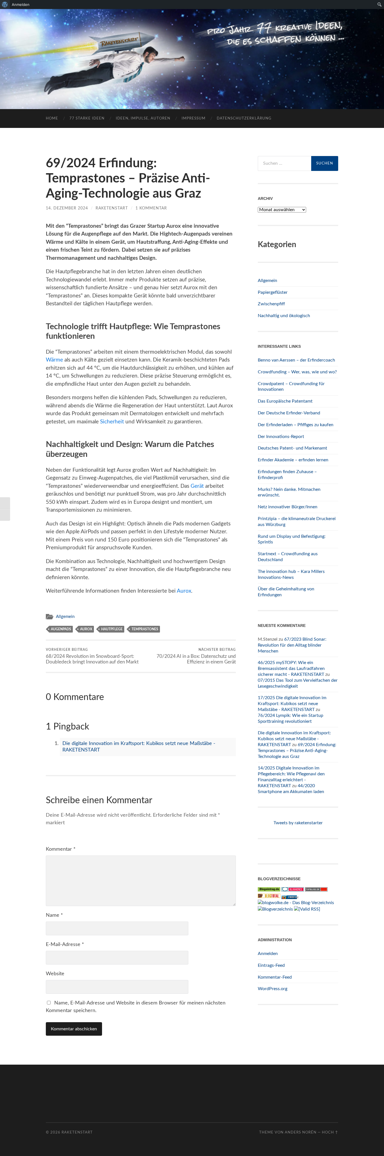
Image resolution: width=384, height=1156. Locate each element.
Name (54, 915)
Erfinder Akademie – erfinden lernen (293, 460)
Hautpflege (112, 629)
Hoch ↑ (330, 1132)
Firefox (293, 897)
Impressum (193, 118)
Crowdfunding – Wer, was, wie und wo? (297, 372)
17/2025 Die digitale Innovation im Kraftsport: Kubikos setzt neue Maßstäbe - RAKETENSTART (292, 704)
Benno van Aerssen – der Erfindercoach (296, 360)
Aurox (184, 591)
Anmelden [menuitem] (21, 4)
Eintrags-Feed (271, 965)
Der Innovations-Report (281, 436)
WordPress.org (272, 988)
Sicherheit (112, 422)
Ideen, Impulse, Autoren (143, 118)
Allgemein (65, 617)
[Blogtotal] (269, 896)
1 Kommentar (151, 208)
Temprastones (145, 629)
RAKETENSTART (192, 50)
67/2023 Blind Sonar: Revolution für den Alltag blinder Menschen (292, 645)
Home (52, 118)
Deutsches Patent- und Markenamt (292, 448)
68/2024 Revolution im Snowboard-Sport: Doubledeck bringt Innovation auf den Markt (92, 656)
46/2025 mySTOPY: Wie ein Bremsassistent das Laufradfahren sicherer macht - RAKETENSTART (291, 668)
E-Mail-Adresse (65, 944)
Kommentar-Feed (275, 977)
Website (55, 973)
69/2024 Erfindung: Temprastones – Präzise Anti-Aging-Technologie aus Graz (297, 750)
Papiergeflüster (273, 292)
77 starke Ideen (87, 118)
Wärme (54, 360)
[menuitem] (5, 4)
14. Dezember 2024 (67, 208)
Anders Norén (301, 1132)
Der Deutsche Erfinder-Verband (289, 413)
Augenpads (61, 629)
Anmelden (268, 953)
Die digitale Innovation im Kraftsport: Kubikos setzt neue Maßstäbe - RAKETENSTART (294, 739)
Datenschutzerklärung (244, 118)
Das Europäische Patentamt (285, 401)
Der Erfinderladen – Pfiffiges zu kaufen (295, 425)
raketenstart (112, 208)
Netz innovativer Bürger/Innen (287, 507)
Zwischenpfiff (271, 304)
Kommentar (61, 849)
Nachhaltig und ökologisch (284, 315)
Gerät (197, 486)
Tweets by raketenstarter (298, 823)
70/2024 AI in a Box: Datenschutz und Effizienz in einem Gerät (196, 656)
